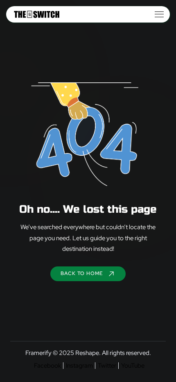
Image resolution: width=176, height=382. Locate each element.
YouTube (132, 366)
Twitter (107, 366)
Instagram (79, 366)
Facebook (47, 366)
